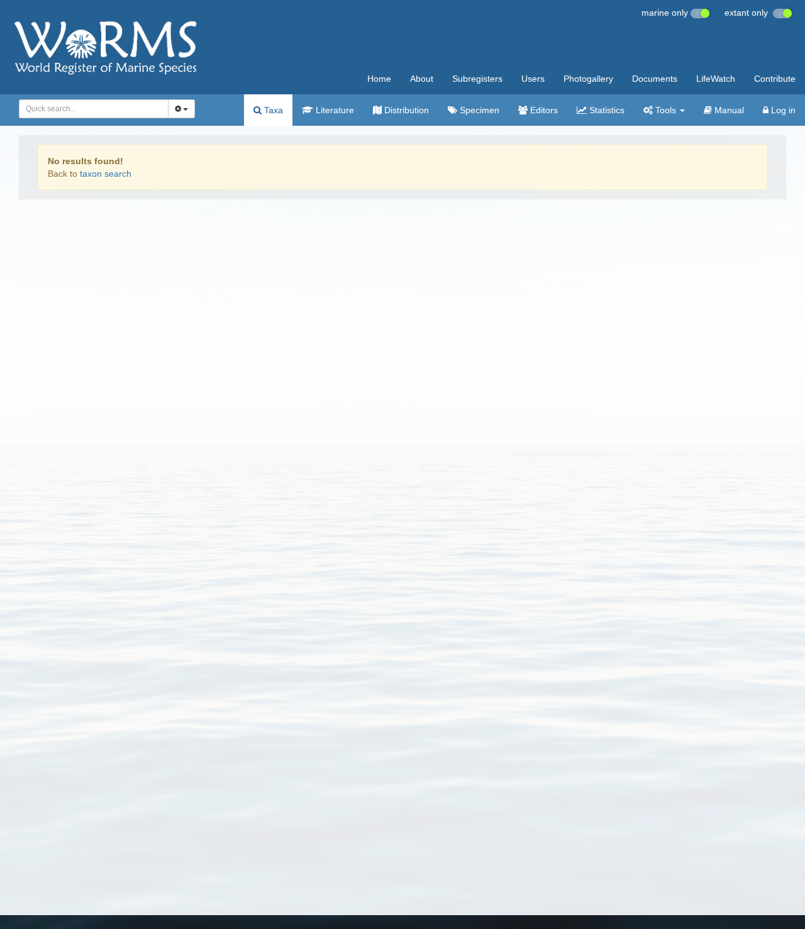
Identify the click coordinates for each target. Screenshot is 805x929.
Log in (782, 110)
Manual (728, 110)
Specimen (478, 110)
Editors (543, 110)
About (421, 79)
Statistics (606, 110)
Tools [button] (666, 110)
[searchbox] (90, 109)
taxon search (105, 174)
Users (533, 79)
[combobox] (94, 108)
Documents (654, 79)
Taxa (272, 110)
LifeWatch (715, 79)
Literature (333, 110)
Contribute (775, 79)
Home (379, 79)
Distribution (405, 110)
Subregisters (477, 79)
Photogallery (588, 79)
